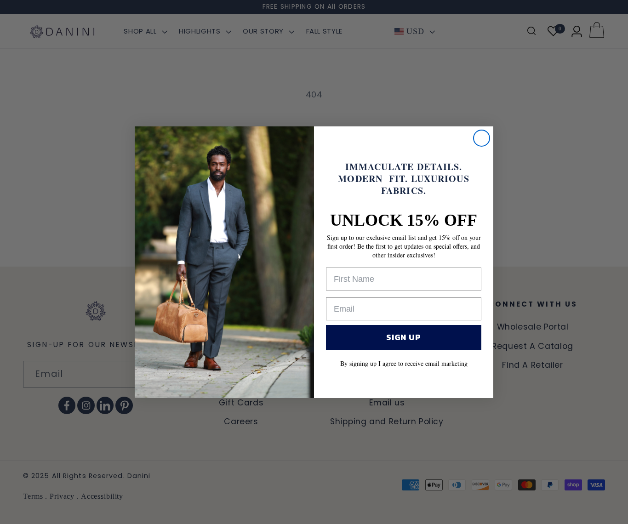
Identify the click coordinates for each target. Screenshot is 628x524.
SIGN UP (403, 337)
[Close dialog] (482, 138)
